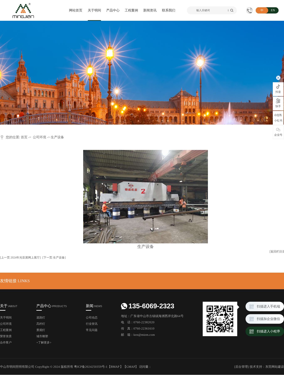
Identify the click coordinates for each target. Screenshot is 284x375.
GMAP (130, 366)
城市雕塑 (42, 336)
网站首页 (75, 10)
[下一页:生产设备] (54, 257)
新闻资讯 (150, 10)
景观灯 (40, 330)
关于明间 (94, 10)
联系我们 (168, 10)
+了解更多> (43, 342)
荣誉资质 (6, 336)
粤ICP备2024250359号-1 (90, 366)
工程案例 (131, 10)
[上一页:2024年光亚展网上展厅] (20, 257)
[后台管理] (241, 366)
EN (273, 10)
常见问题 (92, 330)
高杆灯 (40, 323)
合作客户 (6, 342)
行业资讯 (92, 323)
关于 (8, 306)
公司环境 (39, 137)
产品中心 (113, 10)
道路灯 (40, 317)
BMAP (115, 366)
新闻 (94, 306)
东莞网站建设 (274, 366)
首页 (24, 137)
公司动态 (92, 317)
